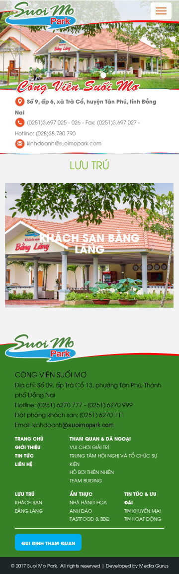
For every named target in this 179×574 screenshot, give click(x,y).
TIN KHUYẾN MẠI (142, 510)
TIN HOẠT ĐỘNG (142, 518)
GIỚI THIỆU (28, 447)
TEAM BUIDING (86, 480)
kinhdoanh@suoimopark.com (64, 142)
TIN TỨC (24, 455)
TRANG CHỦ (29, 438)
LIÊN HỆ (23, 463)
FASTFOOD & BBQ (89, 518)
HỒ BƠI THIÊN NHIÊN (92, 471)
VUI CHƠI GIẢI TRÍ (89, 447)
